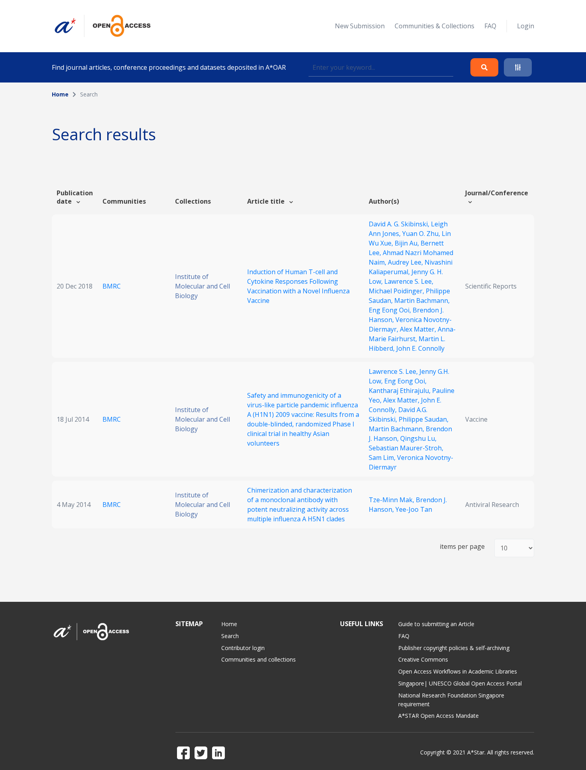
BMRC (111, 286)
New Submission (360, 26)
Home (60, 94)
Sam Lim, (383, 457)
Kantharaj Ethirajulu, (400, 390)
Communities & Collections (434, 26)
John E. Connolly (420, 348)
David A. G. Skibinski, (400, 224)
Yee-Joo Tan (413, 509)
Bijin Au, (408, 243)
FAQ (490, 26)
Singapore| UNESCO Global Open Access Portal (460, 683)
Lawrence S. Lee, (408, 281)
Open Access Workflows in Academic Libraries (457, 671)
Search (230, 636)
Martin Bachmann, (422, 300)
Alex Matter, (419, 329)
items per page (462, 546)
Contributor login (243, 648)
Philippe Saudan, (423, 419)
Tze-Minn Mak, (392, 499)
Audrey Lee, (406, 262)
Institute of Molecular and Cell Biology (202, 286)
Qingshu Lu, (418, 438)
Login (525, 26)
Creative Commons (423, 659)
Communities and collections (258, 659)
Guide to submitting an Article (436, 624)
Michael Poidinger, (397, 291)
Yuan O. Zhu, (422, 233)
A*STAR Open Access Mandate (438, 715)
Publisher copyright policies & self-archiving (453, 648)
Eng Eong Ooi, (391, 310)
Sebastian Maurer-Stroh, (406, 448)
